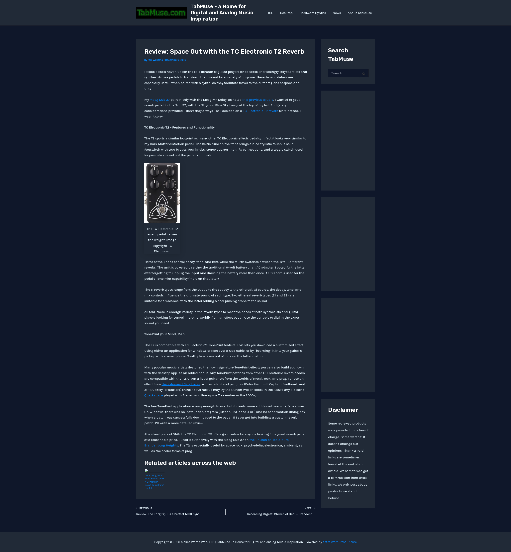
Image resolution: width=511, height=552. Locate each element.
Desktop (286, 13)
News (337, 13)
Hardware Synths (312, 13)
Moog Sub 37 (160, 100)
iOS (270, 13)
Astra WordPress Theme (340, 542)
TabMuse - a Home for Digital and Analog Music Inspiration (221, 12)
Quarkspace (153, 395)
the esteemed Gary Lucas (181, 384)
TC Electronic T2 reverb (260, 111)
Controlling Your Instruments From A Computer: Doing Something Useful (154, 481)
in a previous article (257, 100)
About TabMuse (360, 13)
